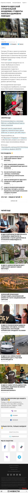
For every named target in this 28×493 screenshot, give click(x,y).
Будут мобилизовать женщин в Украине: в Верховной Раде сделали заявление (15, 166)
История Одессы (17, 2)
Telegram (24, 138)
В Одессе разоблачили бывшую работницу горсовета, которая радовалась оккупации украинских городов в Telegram (13, 327)
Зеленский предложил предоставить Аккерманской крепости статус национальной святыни (13, 296)
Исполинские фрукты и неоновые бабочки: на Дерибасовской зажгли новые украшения (13, 123)
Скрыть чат (14, 201)
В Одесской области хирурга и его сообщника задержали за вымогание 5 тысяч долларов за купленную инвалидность (14, 237)
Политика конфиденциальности (14, 471)
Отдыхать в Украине (6, 2)
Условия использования (13, 465)
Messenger (15, 420)
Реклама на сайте (14, 469)
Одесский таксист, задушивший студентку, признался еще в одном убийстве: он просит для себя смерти (13, 130)
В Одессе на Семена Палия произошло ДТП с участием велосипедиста (11, 357)
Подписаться (15, 436)
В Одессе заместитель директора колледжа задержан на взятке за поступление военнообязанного (13, 387)
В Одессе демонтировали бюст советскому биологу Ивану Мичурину (14, 158)
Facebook (15, 138)
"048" (9, 60)
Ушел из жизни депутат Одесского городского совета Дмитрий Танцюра (15, 181)
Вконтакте (7, 138)
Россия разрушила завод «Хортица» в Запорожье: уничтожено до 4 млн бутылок (14, 173)
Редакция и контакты (14, 467)
